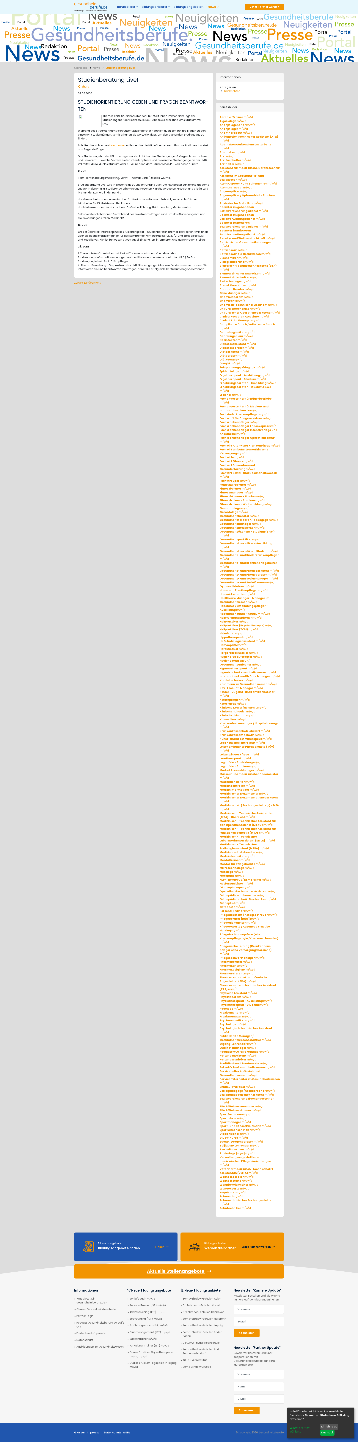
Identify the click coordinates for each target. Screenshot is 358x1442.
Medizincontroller (237, 786)
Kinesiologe (233, 704)
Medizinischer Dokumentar (244, 793)
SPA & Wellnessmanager (242, 1106)
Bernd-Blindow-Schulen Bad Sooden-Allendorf (201, 1351)
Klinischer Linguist (237, 711)
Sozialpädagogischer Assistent (247, 1095)
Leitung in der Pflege (239, 754)
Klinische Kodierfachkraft (243, 707)
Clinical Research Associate (244, 316)
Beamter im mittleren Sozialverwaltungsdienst (242, 232)
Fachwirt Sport (235, 481)
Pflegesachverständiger (242, 958)
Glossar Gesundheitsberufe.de (96, 1309)
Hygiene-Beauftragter (241, 657)
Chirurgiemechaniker (240, 309)
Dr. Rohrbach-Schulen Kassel (201, 1305)
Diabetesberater (237, 348)
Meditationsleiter (237, 782)
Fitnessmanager (236, 492)
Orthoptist (232, 903)
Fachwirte (232, 457)
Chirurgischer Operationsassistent (250, 313)
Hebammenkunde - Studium (245, 614)
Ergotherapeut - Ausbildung (245, 375)
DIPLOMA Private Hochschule (201, 1343)
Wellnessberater (237, 1177)
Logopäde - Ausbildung (241, 762)
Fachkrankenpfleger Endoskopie (248, 426)
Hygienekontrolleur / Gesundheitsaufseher (240, 662)
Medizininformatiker (239, 790)
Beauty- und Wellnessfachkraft (247, 238)
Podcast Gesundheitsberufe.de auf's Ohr (100, 1324)
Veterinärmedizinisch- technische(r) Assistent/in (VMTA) (246, 1171)
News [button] (212, 7)
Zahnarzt (231, 1196)
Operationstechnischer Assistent (248, 891)
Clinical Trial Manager (240, 320)
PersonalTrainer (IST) (148, 1305)
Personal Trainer (236, 911)
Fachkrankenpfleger (239, 422)
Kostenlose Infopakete (91, 1333)
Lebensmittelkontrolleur (242, 743)
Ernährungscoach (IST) (149, 1325)
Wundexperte (234, 1188)
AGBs (126, 1432)
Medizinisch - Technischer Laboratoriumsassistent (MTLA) (247, 838)
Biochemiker (234, 258)
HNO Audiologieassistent (242, 641)
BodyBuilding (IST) (146, 1319)
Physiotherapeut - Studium (244, 1005)
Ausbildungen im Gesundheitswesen (100, 1347)
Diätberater (233, 356)
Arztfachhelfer (235, 160)
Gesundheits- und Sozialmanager (249, 578)
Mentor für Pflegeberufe (242, 864)
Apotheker (232, 152)
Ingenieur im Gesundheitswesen (248, 672)
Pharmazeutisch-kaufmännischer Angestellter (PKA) (244, 979)
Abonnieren (247, 1333)
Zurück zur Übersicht (87, 283)
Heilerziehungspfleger (241, 618)
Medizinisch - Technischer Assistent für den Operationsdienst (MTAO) (248, 823)
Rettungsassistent (238, 1055)
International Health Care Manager (250, 676)
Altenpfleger (234, 129)
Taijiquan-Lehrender (239, 1145)
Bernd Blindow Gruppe (197, 1367)
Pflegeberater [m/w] (239, 919)
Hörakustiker (234, 649)
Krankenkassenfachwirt (242, 735)
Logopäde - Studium (239, 766)
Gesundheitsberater (239, 516)
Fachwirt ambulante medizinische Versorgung (244, 451)
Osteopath (232, 907)
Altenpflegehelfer (237, 125)
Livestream (116, 145)
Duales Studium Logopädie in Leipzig (153, 1364)
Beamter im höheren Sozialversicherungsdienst (244, 224)
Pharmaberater (236, 962)
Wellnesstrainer (236, 1181)
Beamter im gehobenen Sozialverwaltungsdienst (242, 217)
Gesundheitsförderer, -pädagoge (249, 520)
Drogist (230, 363)
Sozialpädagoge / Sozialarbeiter (247, 1091)
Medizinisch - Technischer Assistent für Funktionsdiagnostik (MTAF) (248, 831)
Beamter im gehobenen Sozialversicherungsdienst (244, 209)
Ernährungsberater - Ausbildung (248, 383)
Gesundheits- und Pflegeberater (248, 575)
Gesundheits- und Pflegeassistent (249, 571)
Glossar (79, 1432)
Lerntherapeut (235, 758)
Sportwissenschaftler (240, 1130)
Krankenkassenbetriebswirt (245, 731)
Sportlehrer (233, 1118)
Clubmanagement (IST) (150, 1332)
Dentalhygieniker (237, 332)
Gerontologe (234, 512)
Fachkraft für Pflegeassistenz (246, 418)
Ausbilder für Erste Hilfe (241, 203)
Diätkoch (231, 359)
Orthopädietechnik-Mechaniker (248, 899)
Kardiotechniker (236, 680)
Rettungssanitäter (238, 1059)
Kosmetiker (233, 719)
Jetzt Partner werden (264, 7)
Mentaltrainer (235, 860)
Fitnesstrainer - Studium (242, 500)
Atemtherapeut (236, 187)
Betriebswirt (233, 250)
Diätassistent (234, 352)
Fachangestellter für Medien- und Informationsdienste (244, 408)
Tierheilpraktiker (237, 1149)
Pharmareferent (236, 973)
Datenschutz (84, 1340)
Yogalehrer (233, 1192)
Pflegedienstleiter (238, 923)
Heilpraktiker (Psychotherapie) (247, 625)
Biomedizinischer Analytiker (245, 273)
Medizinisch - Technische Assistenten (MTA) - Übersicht (247, 815)
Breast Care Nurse (238, 285)
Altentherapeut (236, 133)
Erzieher (230, 395)
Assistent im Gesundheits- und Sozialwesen (242, 178)
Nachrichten (232, 91)
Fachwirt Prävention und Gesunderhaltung (237, 467)
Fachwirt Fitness (236, 461)
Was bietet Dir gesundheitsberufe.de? (91, 1300)
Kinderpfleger (235, 700)
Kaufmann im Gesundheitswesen (248, 684)
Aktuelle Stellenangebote (176, 1271)
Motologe (231, 872)
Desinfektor (233, 340)
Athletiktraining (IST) (147, 1312)
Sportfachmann (236, 1114)
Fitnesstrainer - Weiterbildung (246, 504)
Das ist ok (327, 1432)
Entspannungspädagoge (242, 367)
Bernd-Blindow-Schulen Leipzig (203, 1325)
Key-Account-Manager (241, 688)
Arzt (227, 156)
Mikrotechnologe (237, 868)
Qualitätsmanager (238, 1048)
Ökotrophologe (236, 887)
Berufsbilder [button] (126, 7)
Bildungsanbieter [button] (154, 7)
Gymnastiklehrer (237, 586)
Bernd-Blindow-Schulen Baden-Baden (203, 1334)
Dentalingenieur (236, 336)
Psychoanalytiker (237, 1020)
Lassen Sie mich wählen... (300, 1429)
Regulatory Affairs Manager (244, 1052)
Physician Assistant (238, 993)
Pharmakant (233, 966)
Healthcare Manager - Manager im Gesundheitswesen (244, 600)
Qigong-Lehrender (238, 1044)
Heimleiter (232, 633)
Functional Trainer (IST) (149, 1345)
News (96, 68)
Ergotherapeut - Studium (243, 379)
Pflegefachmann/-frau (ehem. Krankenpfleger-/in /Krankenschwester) (249, 938)
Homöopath (233, 645)
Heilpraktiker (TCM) (239, 629)
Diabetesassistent (238, 344)
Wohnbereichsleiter (239, 1185)
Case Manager (235, 293)
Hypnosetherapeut (238, 668)
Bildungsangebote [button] (188, 7)
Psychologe (233, 1024)
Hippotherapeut (236, 637)
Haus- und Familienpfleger (244, 590)
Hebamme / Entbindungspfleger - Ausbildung (244, 608)
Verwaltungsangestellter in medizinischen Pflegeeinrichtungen (245, 1161)
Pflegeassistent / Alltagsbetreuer (248, 915)
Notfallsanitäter (236, 883)
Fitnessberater (235, 488)
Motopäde (232, 876)
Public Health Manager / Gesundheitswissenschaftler (245, 1038)
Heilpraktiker (234, 621)
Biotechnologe (235, 281)
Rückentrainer (143, 1339)
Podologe (231, 1009)
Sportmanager (235, 1122)
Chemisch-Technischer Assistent (248, 305)
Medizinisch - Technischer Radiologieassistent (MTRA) (244, 846)
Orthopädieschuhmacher (243, 895)
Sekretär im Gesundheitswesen (247, 1067)
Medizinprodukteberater (242, 852)
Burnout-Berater (237, 289)
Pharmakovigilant (237, 969)
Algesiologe (233, 121)
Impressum (94, 1432)
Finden (159, 1247)
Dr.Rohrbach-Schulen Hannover (203, 1312)
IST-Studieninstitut (195, 1360)
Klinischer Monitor (237, 715)
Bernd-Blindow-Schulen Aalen (202, 1298)
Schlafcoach (142, 1298)
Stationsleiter (234, 1134)
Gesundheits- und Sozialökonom (248, 582)
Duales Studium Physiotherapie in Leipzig (151, 1354)
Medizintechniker (237, 856)
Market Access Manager (242, 770)
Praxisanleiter (234, 1012)
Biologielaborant (237, 262)
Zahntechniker (235, 1208)
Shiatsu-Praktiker (237, 1087)
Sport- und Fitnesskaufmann (245, 1126)
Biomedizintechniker (239, 277)
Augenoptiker (234, 191)
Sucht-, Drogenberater (241, 1142)
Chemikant (232, 301)
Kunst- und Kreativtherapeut (246, 739)
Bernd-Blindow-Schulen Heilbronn (204, 1319)
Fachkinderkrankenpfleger (244, 414)
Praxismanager (235, 1016)
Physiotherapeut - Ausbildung (246, 1001)
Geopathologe (235, 508)
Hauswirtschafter (237, 594)
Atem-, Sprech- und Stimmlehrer (248, 183)
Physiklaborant (235, 997)
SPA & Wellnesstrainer (240, 1110)
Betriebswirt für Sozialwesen (245, 254)
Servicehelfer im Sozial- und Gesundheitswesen (240, 1073)
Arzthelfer (232, 164)
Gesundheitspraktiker (240, 539)
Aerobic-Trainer (236, 117)
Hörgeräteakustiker (239, 653)
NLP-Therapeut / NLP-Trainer (245, 880)
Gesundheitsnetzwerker (242, 528)
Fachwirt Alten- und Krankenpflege (250, 445)
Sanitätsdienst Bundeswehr (244, 1063)
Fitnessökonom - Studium (243, 496)
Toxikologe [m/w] (237, 1153)
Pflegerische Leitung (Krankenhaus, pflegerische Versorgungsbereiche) (246, 950)
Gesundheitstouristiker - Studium (249, 551)
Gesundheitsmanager (240, 524)
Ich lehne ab (329, 1426)
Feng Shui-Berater (238, 485)
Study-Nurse (234, 1138)
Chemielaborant (236, 297)
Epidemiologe (234, 371)
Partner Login (84, 1316)
